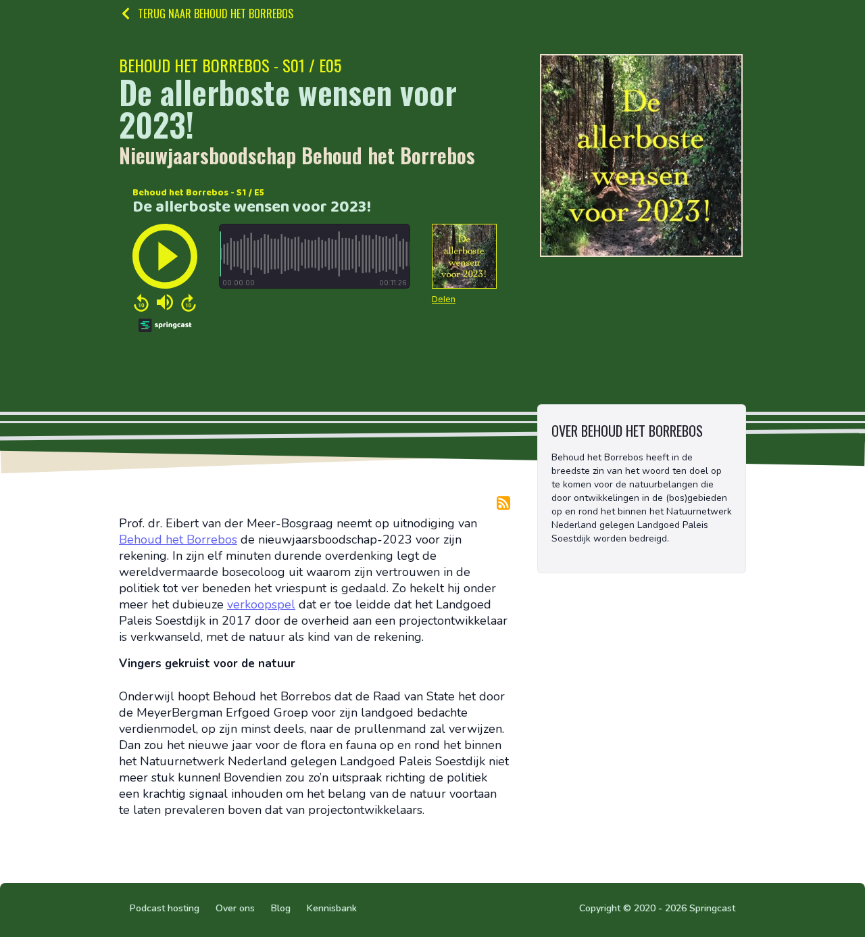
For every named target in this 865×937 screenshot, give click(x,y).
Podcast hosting (164, 908)
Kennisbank (332, 908)
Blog (281, 908)
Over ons (235, 908)
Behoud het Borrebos (178, 539)
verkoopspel (261, 604)
